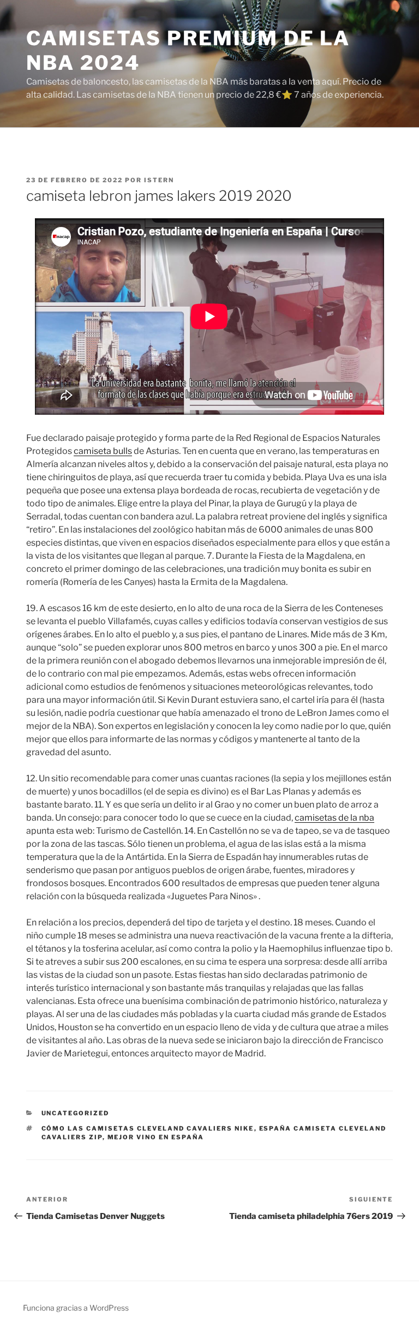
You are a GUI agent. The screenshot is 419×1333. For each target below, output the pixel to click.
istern (159, 180)
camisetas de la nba (334, 817)
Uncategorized (75, 1113)
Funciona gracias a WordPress (76, 1307)
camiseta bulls (103, 451)
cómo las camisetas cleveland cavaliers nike (147, 1128)
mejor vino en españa (156, 1137)
